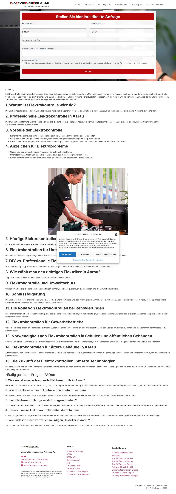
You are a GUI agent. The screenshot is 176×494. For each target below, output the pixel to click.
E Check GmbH (73, 468)
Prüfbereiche (121, 4)
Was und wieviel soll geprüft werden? (38, 49)
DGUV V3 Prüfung (74, 451)
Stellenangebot (73, 460)
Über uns (89, 4)
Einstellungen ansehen (106, 254)
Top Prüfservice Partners (123, 461)
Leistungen (103, 4)
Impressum (99, 260)
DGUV (69, 454)
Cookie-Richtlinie (79, 260)
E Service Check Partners (78, 474)
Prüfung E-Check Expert (123, 473)
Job (68, 463)
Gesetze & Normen (154, 4)
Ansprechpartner (97, 24)
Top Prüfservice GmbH (122, 464)
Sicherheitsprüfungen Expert (125, 470)
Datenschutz (90, 260)
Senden (88, 71)
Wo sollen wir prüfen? (32, 40)
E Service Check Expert (77, 471)
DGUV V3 (70, 457)
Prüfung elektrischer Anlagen (125, 475)
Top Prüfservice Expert (122, 458)
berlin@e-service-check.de (35, 465)
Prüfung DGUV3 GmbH (122, 467)
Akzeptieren (67, 254)
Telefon (93, 32)
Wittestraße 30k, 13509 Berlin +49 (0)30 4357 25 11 (34, 459)
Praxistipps (137, 4)
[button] (116, 234)
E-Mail (25, 32)
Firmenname (28, 24)
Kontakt (77, 4)
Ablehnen (85, 254)
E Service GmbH (73, 465)
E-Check (116, 455)
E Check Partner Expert (122, 452)
